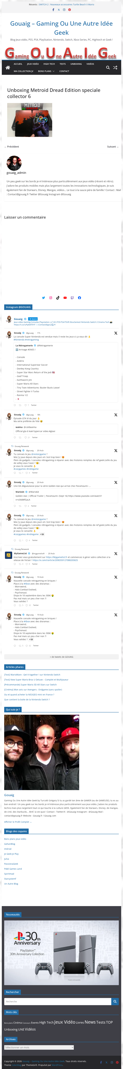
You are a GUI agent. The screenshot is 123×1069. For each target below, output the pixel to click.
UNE (21, 1029)
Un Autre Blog (11, 883)
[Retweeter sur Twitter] (12, 446)
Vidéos (90, 63)
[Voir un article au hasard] (115, 67)
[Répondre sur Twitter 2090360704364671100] (15, 564)
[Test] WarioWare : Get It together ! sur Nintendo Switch (32, 674)
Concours (26, 1023)
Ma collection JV (23, 71)
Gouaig (17, 332)
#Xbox (27, 583)
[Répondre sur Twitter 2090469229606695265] (15, 473)
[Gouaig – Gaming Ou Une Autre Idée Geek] (7, 67)
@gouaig (30, 333)
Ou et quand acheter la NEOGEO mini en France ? (29, 694)
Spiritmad (9, 873)
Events (35, 1022)
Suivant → (113, 146)
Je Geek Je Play (11, 853)
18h (38, 414)
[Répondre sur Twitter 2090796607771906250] (15, 437)
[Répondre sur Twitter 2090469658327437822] (15, 506)
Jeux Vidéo (33, 63)
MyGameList (20, 553)
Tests (63, 63)
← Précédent (11, 146)
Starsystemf (10, 878)
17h (38, 333)
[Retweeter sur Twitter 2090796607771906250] (21, 437)
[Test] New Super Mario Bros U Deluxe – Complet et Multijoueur (36, 679)
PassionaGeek (11, 863)
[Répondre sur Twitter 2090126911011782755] (15, 605)
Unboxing (76, 63)
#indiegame (33, 468)
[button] (53, 71)
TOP (109, 1022)
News (90, 1022)
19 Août (40, 577)
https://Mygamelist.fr (56, 557)
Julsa (6, 858)
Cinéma (17, 1022)
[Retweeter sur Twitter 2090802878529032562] (21, 405)
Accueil (18, 63)
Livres (80, 1022)
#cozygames (20, 468)
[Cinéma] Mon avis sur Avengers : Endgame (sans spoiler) (33, 689)
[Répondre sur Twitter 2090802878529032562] (15, 405)
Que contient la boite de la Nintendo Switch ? (27, 699)
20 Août (40, 450)
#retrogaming (32, 339)
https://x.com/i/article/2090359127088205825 (55, 560)
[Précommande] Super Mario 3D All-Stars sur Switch (30, 684)
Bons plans (44, 71)
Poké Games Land (13, 868)
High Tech (49, 63)
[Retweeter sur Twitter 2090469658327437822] (21, 506)
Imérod (7, 848)
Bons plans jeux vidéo (15, 838)
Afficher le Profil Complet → (18, 821)
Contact (64, 71)
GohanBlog (9, 843)
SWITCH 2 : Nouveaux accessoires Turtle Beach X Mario (66, 4)
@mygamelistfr (38, 553)
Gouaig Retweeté (22, 446)
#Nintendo (19, 339)
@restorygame (38, 454)
